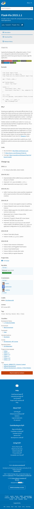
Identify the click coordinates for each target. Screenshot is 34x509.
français (16, 496)
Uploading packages (16, 396)
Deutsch (18, 497)
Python (5, 351)
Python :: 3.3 (7, 358)
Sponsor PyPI (17, 435)
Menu (28, 3)
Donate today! (17, 471)
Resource (23, 136)
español (12, 496)
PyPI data (4, 267)
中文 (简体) (23, 497)
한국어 (25, 499)
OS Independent (8, 346)
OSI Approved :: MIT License (11, 341)
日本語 (21, 496)
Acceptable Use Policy (16, 455)
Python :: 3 (6, 356)
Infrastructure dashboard (16, 414)
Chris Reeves (8, 300)
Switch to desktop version (17, 487)
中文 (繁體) (29, 497)
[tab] (17, 32)
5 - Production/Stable (9, 323)
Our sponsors (17, 420)
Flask (5, 332)
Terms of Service (16, 447)
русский (11, 499)
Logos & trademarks (17, 418)
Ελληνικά (13, 497)
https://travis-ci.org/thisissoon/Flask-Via (15, 153)
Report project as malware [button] (17, 373)
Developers (7, 337)
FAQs (17, 402)
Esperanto (20, 499)
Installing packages (16, 394)
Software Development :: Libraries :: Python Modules (17, 368)
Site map (17, 480)
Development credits (16, 437)
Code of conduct (16, 451)
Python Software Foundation (23, 475)
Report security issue (17, 449)
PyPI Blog (16, 412)
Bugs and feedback (17, 429)
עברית (16, 499)
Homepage (6, 261)
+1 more (4, 293)
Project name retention (16, 400)
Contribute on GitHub (16, 431)
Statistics (17, 416)
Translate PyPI (16, 433)
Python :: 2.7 (7, 354)
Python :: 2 (6, 353)
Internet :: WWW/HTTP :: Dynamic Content (15, 364)
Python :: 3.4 (7, 360)
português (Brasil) (28, 496)
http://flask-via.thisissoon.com (20, 151)
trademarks (10, 475)
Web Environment (8, 327)
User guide (16, 398)
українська (7, 497)
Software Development (10, 366)
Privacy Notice (16, 453)
